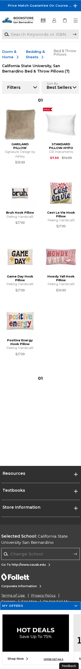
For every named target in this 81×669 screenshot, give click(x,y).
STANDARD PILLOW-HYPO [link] (61, 146)
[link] (65, 20)
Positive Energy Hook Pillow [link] (20, 342)
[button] (40, 5)
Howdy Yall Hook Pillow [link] (61, 278)
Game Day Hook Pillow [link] (20, 278)
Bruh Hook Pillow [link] (20, 212)
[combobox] (40, 554)
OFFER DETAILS (53, 659)
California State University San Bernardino (34, 539)
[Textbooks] (43, 20)
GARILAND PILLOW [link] (20, 146)
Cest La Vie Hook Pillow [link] (61, 214)
